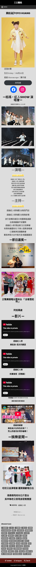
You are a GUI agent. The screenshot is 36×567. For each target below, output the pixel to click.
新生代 (27, 541)
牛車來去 (24, 543)
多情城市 (4, 533)
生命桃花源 (19, 546)
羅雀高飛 (4, 551)
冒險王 (14, 530)
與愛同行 (10, 551)
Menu (5, 7)
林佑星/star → (18, 512)
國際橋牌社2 (28, 530)
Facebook (9, 560)
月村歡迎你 (5, 543)
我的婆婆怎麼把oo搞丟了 (16, 541)
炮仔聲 (18, 543)
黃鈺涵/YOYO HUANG (18, 13)
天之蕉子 (26, 533)
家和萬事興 (5, 538)
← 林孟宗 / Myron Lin (18, 515)
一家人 (11, 528)
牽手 (29, 543)
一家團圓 (17, 528)
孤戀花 (25, 535)
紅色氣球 (25, 548)
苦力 (16, 551)
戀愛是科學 (5, 541)
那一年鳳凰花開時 (6, 554)
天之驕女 (4, 535)
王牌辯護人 (5, 546)
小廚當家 (12, 538)
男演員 (3, 548)
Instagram (19, 560)
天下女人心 (11, 533)
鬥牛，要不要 (27, 554)
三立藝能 (18, 2)
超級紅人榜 (22, 505)
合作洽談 (18, 83)
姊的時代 (10, 535)
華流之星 (21, 551)
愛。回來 (18, 538)
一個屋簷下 (5, 528)
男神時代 (9, 548)
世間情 (30, 528)
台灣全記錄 (21, 530)
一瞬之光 (24, 528)
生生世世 (26, 546)
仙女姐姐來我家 (6, 530)
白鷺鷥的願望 (17, 548)
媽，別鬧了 (18, 535)
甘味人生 (12, 546)
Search (28, 560)
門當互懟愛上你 (17, 554)
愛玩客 (25, 538)
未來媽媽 (12, 543)
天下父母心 (19, 533)
